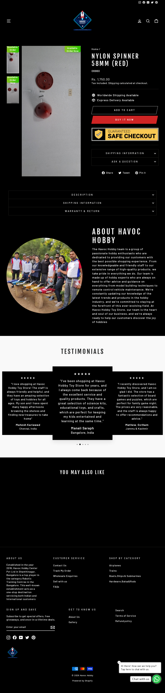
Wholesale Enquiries (65, 576)
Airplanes (115, 565)
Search (119, 610)
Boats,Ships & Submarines (125, 576)
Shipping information (125, 153)
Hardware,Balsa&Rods (122, 581)
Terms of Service (125, 615)
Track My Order (62, 570)
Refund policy (123, 621)
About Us (74, 616)
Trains (113, 570)
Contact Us (59, 565)
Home (95, 49)
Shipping (113, 83)
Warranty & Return (82, 211)
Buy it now (124, 119)
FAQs (56, 586)
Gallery (73, 622)
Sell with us (60, 581)
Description (82, 194)
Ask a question (125, 161)
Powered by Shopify (82, 680)
